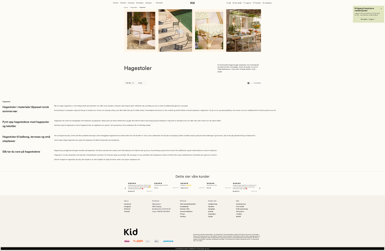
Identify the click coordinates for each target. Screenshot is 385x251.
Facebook (127, 204)
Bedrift (238, 216)
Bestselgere (140, 3)
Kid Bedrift (159, 3)
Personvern (240, 211)
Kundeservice (241, 204)
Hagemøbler (133, 7)
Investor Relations (186, 211)
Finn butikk (240, 206)
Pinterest (127, 209)
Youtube (127, 211)
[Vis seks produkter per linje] (251, 83)
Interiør (210, 211)
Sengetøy (211, 209)
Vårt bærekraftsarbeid (187, 204)
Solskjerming (212, 204)
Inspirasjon (148, 3)
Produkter (123, 3)
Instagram (127, 206)
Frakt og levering (242, 209)
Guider (210, 216)
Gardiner (211, 206)
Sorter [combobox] (140, 83)
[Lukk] (381, 8)
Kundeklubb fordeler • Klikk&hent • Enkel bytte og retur (193, 248)
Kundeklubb (184, 206)
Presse (182, 214)
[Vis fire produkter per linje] (248, 83)
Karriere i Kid (184, 209)
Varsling (182, 216)
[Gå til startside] (192, 3)
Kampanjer (131, 3)
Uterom (126, 7)
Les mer (219, 71)
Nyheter (115, 3)
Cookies (239, 214)
